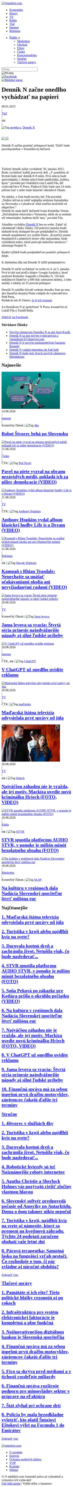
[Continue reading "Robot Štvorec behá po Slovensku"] (31, 407)
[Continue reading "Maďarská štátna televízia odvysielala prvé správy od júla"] (36, 686)
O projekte (15, 1452)
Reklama (14, 31)
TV (11, 17)
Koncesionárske (27, 55)
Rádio (13, 20)
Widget (13, 1470)
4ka (36, 425)
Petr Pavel (25, 463)
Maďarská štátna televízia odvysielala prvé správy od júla (33, 715)
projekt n (15, 127)
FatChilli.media (11, 1483)
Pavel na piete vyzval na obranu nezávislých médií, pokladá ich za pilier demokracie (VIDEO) (35, 476)
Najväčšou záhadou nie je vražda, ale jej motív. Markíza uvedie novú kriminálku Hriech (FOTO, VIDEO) (36, 794)
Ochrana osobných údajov (25, 1459)
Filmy (20, 48)
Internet (14, 27)
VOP (12, 1463)
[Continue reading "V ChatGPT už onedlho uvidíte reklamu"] (28, 643)
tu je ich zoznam (42, 300)
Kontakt (14, 1466)
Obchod (22, 44)
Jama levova (41, 616)
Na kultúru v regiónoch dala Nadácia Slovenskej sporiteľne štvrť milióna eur (32, 893)
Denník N (29, 127)
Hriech (20, 778)
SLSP (37, 879)
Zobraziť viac (10, 1275)
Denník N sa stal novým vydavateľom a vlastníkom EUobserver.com (33, 337)
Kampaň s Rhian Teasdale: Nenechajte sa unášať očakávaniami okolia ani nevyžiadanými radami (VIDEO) (34, 579)
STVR (20, 831)
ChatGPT (30, 661)
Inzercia (14, 1455)
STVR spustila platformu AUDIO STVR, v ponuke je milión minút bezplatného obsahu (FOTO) (35, 845)
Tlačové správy (26, 62)
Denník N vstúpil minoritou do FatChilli (34, 349)
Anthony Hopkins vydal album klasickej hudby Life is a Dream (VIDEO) (33, 525)
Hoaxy (13, 13)
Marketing (23, 41)
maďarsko (25, 704)
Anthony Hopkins (29, 511)
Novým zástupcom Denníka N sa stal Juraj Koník (39, 332)
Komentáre (16, 10)
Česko (21, 51)
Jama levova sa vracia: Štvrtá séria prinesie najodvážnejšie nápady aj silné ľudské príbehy (32, 630)
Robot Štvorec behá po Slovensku (35, 433)
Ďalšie (13, 37)
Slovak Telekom (26, 563)
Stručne (21, 58)
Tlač (12, 24)
